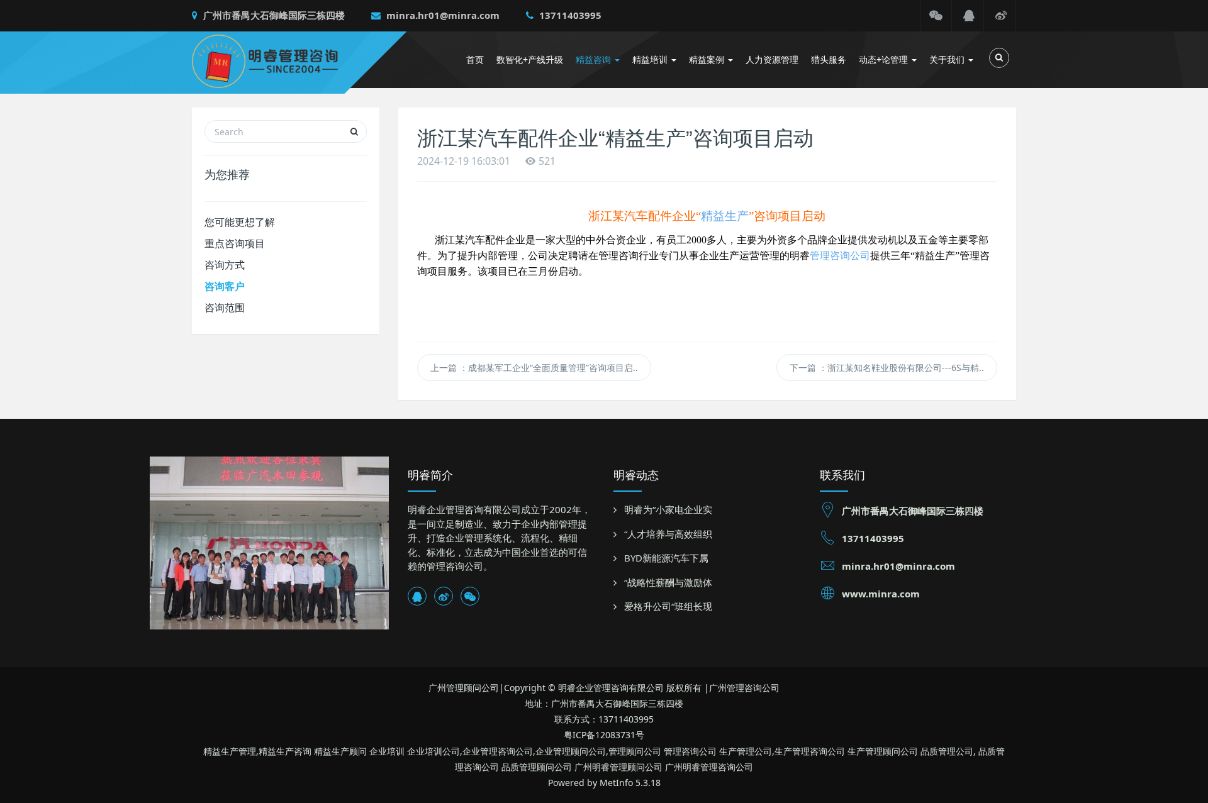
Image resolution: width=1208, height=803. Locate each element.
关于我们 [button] (948, 59)
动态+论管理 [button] (884, 59)
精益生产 (725, 216)
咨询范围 (224, 307)
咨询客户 (224, 286)
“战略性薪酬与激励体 (668, 582)
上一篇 (534, 368)
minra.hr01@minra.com (442, 15)
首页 (475, 59)
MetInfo (616, 783)
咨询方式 (224, 265)
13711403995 (569, 15)
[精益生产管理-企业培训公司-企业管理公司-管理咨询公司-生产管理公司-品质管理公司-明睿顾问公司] (284, 59)
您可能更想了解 (239, 222)
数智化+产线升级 (529, 59)
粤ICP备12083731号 (604, 735)
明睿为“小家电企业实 (668, 509)
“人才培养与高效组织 (668, 534)
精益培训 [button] (651, 59)
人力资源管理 (772, 59)
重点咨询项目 (234, 243)
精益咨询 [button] (594, 59)
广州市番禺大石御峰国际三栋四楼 (273, 15)
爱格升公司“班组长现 (668, 606)
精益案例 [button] (708, 59)
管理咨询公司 (840, 255)
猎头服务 (828, 59)
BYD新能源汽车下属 (666, 557)
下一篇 (887, 368)
